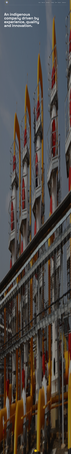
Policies (52, 2)
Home (40, 2)
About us (43, 2)
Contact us (64, 2)
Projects (59, 2)
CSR (56, 2)
